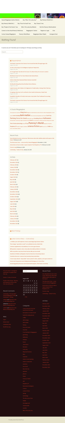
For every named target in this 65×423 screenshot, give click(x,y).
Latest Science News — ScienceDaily (23, 239)
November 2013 (14, 223)
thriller (49, 126)
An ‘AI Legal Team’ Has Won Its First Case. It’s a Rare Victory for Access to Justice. (29, 71)
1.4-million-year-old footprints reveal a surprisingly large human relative (27, 241)
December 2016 (14, 162)
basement (18, 112)
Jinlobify (5, 299)
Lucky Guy (25, 349)
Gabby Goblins (29, 118)
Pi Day (26, 123)
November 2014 (14, 194)
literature (25, 347)
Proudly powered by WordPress (16, 419)
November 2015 (14, 172)
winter (14, 128)
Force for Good (21, 118)
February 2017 (13, 160)
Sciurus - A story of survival (9, 277)
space (41, 126)
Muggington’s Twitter (31, 30)
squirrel (44, 126)
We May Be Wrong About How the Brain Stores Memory (23, 84)
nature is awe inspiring (28, 359)
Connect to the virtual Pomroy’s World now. (12, 30)
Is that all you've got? (19, 120)
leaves (31, 120)
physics (24, 373)
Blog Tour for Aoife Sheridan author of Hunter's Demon (36, 112)
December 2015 (14, 169)
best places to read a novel (29, 312)
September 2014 (14, 199)
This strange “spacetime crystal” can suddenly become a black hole (26, 244)
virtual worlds (26, 405)
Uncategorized (26, 403)
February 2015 (13, 187)
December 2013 (14, 221)
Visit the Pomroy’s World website (48, 27)
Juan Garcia (25, 344)
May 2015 (12, 179)
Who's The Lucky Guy (28, 410)
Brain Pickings (16, 231)
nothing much (48, 120)
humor (24, 342)
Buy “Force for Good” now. (24, 23)
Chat (54, 30)
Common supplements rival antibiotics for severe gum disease (25, 246)
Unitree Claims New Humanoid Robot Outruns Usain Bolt (23, 80)
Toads (52, 126)
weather (25, 408)
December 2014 (14, 191)
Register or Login (45, 30)
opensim (25, 371)
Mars (24, 354)
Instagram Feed (53, 34)
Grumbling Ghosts (38, 118)
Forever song (13, 147)
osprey (53, 120)
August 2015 (13, 177)
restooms (18, 126)
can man (53, 112)
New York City (26, 369)
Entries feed (6, 322)
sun (46, 126)
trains (11, 128)
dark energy (26, 320)
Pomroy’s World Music (24, 34)
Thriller (24, 400)
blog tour (23, 112)
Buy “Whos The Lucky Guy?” (30, 20)
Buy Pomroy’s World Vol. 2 (46, 20)
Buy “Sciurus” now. (39, 23)
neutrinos (25, 364)
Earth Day (48, 115)
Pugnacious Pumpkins (48, 123)
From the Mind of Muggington (30, 332)
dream (45, 115)
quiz (24, 381)
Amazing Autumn (13, 112)
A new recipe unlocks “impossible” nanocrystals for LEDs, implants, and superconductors (31, 258)
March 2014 (12, 213)
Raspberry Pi (13, 126)
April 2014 (12, 211)
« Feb (26, 297)
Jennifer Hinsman (26, 120)
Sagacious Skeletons (24, 126)
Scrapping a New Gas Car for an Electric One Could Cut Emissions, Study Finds (28, 92)
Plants (24, 376)
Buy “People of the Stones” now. (10, 27)
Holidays (25, 339)
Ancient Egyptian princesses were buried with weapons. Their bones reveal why (29, 263)
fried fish (25, 329)
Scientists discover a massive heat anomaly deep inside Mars (24, 256)
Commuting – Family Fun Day (16, 149)
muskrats (25, 356)
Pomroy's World (36, 123)
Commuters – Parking (8, 297)
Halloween (47, 118)
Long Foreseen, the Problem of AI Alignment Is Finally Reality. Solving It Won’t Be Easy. (30, 88)
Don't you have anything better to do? (37, 115)
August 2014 (13, 201)
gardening (25, 334)
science (25, 388)
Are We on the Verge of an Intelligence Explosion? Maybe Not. (24, 67)
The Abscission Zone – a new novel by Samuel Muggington (24, 142)
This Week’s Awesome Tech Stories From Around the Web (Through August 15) (28, 100)
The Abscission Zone (28, 398)
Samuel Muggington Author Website (10, 20)
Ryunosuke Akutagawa (28, 386)
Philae (24, 123)
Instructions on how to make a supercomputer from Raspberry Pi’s (26, 145)
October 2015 (13, 174)
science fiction (33, 126)
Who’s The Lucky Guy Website (28, 27)
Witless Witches (18, 128)
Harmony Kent (12, 120)
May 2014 (12, 209)
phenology (19, 123)
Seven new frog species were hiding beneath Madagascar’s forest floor (27, 261)
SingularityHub (16, 61)
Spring (24, 393)
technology (25, 395)
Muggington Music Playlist (39, 34)
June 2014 (12, 206)
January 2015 (13, 189)
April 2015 (12, 182)
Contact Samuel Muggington (9, 34)
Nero (45, 120)
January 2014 (13, 218)
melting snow (41, 120)
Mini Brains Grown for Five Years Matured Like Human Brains (24, 76)
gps (33, 118)
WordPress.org (6, 327)
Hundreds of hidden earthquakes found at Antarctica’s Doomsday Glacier (27, 254)
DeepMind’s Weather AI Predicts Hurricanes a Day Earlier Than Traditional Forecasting (30, 96)
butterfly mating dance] (28, 315)
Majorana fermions (27, 351)
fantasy (13, 118)
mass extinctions (36, 120)
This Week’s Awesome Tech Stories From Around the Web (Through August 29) (28, 63)
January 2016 (13, 167)
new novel (25, 366)
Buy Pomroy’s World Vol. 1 (8, 23)
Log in (4, 319)
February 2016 (13, 165)
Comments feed (7, 324)
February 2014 (13, 216)
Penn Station (13, 123)
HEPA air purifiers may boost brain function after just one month (25, 251)
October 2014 (13, 196)
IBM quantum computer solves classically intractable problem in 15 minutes (28, 249)
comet (11, 115)
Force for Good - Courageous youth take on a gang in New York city (10, 272)
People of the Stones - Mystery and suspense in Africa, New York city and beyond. (10, 282)
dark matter (25, 115)
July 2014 (12, 204)
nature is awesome (27, 361)
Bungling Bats (48, 112)
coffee (24, 317)
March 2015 (12, 184)
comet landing (16, 115)
